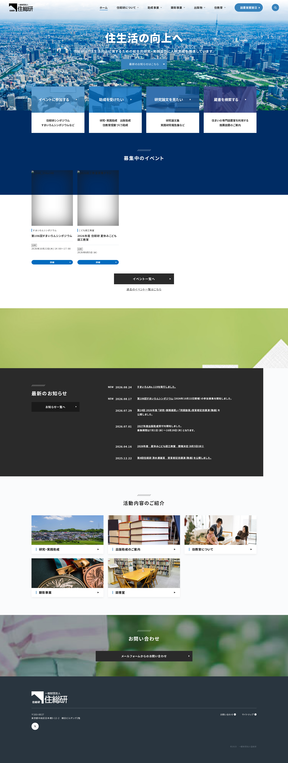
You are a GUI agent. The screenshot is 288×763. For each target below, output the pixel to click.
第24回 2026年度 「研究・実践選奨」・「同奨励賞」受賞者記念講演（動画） (177, 410)
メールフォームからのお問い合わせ (144, 656)
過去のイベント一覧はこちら (143, 289)
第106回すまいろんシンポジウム (155, 398)
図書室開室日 (248, 7)
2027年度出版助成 (148, 426)
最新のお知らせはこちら (144, 64)
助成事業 (153, 7)
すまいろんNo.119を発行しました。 (156, 387)
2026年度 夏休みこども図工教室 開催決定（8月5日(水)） (170, 446)
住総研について (126, 7)
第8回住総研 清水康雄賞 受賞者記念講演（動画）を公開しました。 (174, 458)
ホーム (104, 7)
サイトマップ (248, 714)
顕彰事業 (176, 7)
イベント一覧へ (144, 279)
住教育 (218, 7)
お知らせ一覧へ (55, 407)
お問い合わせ (226, 714)
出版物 (198, 7)
